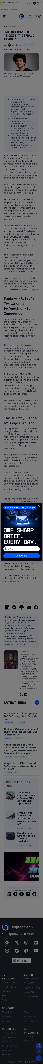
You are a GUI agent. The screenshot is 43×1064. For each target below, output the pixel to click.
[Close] (39, 506)
